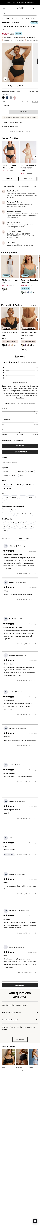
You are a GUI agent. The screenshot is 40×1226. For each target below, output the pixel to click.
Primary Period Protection (24, 514)
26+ (5, 530)
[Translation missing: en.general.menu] (4, 8)
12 (33, 523)
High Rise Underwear (11, 19)
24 (31, 526)
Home (3, 19)
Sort (21, 538)
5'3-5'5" (14, 497)
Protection (21, 471)
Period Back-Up (8, 514)
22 (25, 526)
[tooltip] (26, 383)
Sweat (5, 510)
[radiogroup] (20, 97)
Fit (13, 471)
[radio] (3, 97)
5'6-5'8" (22, 497)
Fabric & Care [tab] (24, 186)
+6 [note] (14, 345)
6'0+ (5, 501)
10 (28, 523)
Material (30, 471)
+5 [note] (33, 345)
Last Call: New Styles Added (20, 2)
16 (9, 526)
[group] (17, 62)
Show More (20, 1039)
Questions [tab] (18, 440)
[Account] (32, 8)
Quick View (10, 179)
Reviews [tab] (6, 440)
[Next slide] (35, 157)
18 (14, 526)
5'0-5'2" (6, 497)
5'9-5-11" (31, 497)
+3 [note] (33, 292)
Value (21, 475)
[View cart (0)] (37, 8)
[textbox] (20, 462)
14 (4, 526)
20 (20, 526)
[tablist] (20, 186)
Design (14, 475)
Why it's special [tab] (8, 186)
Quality (6, 475)
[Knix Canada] (20, 7)
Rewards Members (15, 131)
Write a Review (24, 452)
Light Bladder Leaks (17, 510)
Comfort (6, 471)
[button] (10, 22)
